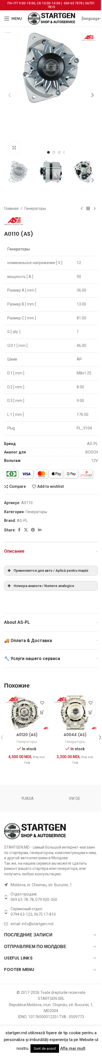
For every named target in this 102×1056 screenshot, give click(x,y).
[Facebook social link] (19, 530)
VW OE (74, 798)
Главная (11, 208)
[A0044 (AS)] (75, 712)
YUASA (27, 798)
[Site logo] (51, 18)
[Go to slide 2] (53, 152)
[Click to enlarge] (14, 147)
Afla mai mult (72, 1048)
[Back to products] (88, 208)
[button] (9, 95)
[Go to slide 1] (48, 152)
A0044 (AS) (75, 734)
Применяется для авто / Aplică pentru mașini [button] (51, 570)
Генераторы (35, 208)
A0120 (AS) (27, 734)
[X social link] (25, 530)
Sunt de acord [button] (45, 1048)
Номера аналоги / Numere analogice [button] (44, 586)
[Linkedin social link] (39, 530)
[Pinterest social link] (32, 530)
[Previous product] (81, 208)
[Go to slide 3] (59, 152)
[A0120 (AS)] (27, 712)
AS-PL (22, 520)
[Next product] (94, 208)
